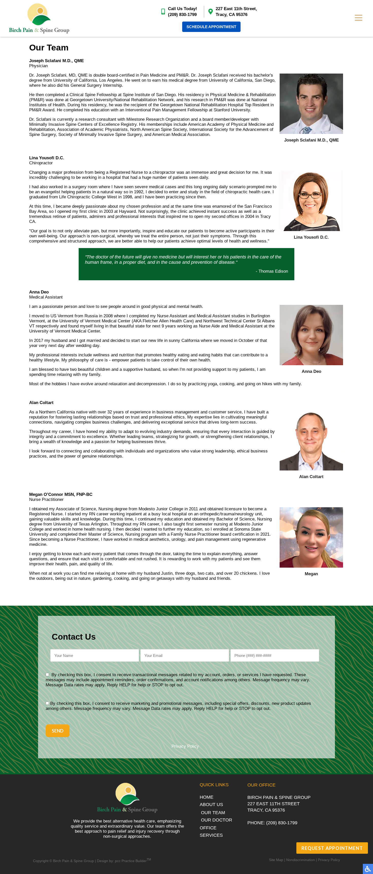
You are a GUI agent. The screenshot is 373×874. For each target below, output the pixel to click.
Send (57, 730)
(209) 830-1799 (182, 14)
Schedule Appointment (211, 27)
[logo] (39, 18)
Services (211, 835)
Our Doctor (216, 820)
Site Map (276, 860)
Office (208, 827)
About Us (211, 804)
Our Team (213, 812)
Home (206, 797)
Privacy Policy (185, 746)
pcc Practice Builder (133, 861)
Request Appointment (332, 848)
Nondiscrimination (300, 860)
